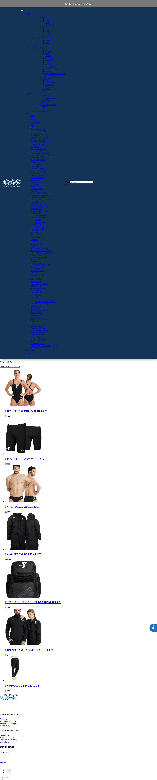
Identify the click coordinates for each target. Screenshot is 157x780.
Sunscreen (49, 87)
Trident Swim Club (38, 326)
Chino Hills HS (37, 151)
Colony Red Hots (37, 162)
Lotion (48, 80)
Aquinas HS (35, 133)
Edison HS (35, 180)
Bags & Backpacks (52, 69)
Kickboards (49, 60)
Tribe (33, 324)
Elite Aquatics (36, 182)
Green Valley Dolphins (39, 195)
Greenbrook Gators (38, 198)
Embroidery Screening (8, 740)
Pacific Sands (36, 282)
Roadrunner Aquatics (39, 288)
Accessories (50, 76)
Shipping (3, 719)
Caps (47, 54)
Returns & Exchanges (8, 723)
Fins (47, 62)
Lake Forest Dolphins (39, 215)
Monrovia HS (36, 244)
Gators (38, 220)
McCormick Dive (37, 237)
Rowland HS (36, 290)
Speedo (48, 40)
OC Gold (34, 273)
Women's (44, 27)
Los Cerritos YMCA (39, 231)
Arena (47, 45)
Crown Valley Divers (39, 173)
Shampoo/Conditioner (53, 82)
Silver (38, 297)
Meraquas (34, 240)
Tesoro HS (35, 321)
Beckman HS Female (39, 138)
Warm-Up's (44, 102)
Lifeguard (49, 20)
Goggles (48, 51)
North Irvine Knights (39, 257)
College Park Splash (38, 160)
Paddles (48, 56)
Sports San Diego (37, 315)
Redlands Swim (37, 286)
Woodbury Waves (38, 344)
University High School (40, 333)
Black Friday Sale (38, 144)
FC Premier (35, 184)
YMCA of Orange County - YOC (44, 346)
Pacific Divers (36, 279)
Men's (42, 16)
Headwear (44, 111)
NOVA (33, 246)
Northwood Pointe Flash (40, 264)
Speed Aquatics (37, 313)
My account (30, 352)
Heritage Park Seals (38, 204)
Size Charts (30, 350)
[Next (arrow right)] (3, 779)
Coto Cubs (35, 167)
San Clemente (36, 293)
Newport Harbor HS (39, 255)
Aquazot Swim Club (39, 131)
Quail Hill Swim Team (39, 284)
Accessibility (5, 726)
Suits (47, 18)
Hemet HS (35, 202)
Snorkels (48, 65)
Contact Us (4, 735)
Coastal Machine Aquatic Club (42, 155)
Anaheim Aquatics (38, 129)
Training (43, 49)
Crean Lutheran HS (38, 171)
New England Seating (39, 248)
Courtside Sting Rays (39, 169)
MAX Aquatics (37, 235)
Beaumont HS (36, 136)
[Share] (6, 777)
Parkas (43, 96)
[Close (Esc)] (8, 777)
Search (67, 182)
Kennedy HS (36, 209)
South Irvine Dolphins (39, 310)
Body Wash (49, 85)
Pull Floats (49, 58)
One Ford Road (37, 277)
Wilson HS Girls (37, 341)
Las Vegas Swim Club (39, 217)
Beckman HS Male (38, 140)
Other (47, 89)
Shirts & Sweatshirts (48, 105)
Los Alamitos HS (37, 228)
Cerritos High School (39, 149)
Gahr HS (34, 191)
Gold (37, 299)
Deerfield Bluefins (38, 175)
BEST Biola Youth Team (40, 142)
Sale (27, 113)
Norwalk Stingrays (38, 266)
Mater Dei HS (36, 233)
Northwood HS (37, 262)
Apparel (29, 93)
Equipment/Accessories (35, 47)
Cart (27, 355)
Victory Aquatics (37, 337)
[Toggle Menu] (22, 10)
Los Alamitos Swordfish (40, 226)
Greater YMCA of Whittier (41, 193)
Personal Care (45, 78)
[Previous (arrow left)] (1, 779)
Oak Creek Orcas (37, 271)
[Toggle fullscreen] (3, 777)
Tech (47, 23)
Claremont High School (40, 153)
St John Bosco (36, 317)
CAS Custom (50, 98)
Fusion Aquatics (37, 189)
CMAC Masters (37, 158)
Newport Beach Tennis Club (42, 253)
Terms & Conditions (8, 721)
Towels (48, 71)
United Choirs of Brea (39, 330)
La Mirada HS (36, 213)
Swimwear (30, 14)
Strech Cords (50, 67)
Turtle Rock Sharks (38, 328)
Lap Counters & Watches (55, 74)
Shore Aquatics (36, 306)
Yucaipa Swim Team (39, 348)
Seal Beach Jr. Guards (39, 304)
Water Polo (49, 25)
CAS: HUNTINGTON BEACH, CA (14, 705)
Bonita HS (35, 147)
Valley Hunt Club (37, 335)
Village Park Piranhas (39, 339)
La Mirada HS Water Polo (41, 211)
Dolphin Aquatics (37, 178)
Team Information (7, 737)
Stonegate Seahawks (39, 319)
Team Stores (30, 127)
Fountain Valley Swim (39, 186)
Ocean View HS (37, 275)
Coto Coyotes (36, 164)
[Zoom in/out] (1, 777)
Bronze (38, 224)
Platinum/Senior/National (45, 302)
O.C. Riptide (36, 268)
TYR (47, 43)
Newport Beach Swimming (41, 251)
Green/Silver (40, 222)
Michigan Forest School (40, 242)
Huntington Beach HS (39, 206)
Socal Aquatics (36, 308)
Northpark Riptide (38, 259)
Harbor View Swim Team (41, 200)
